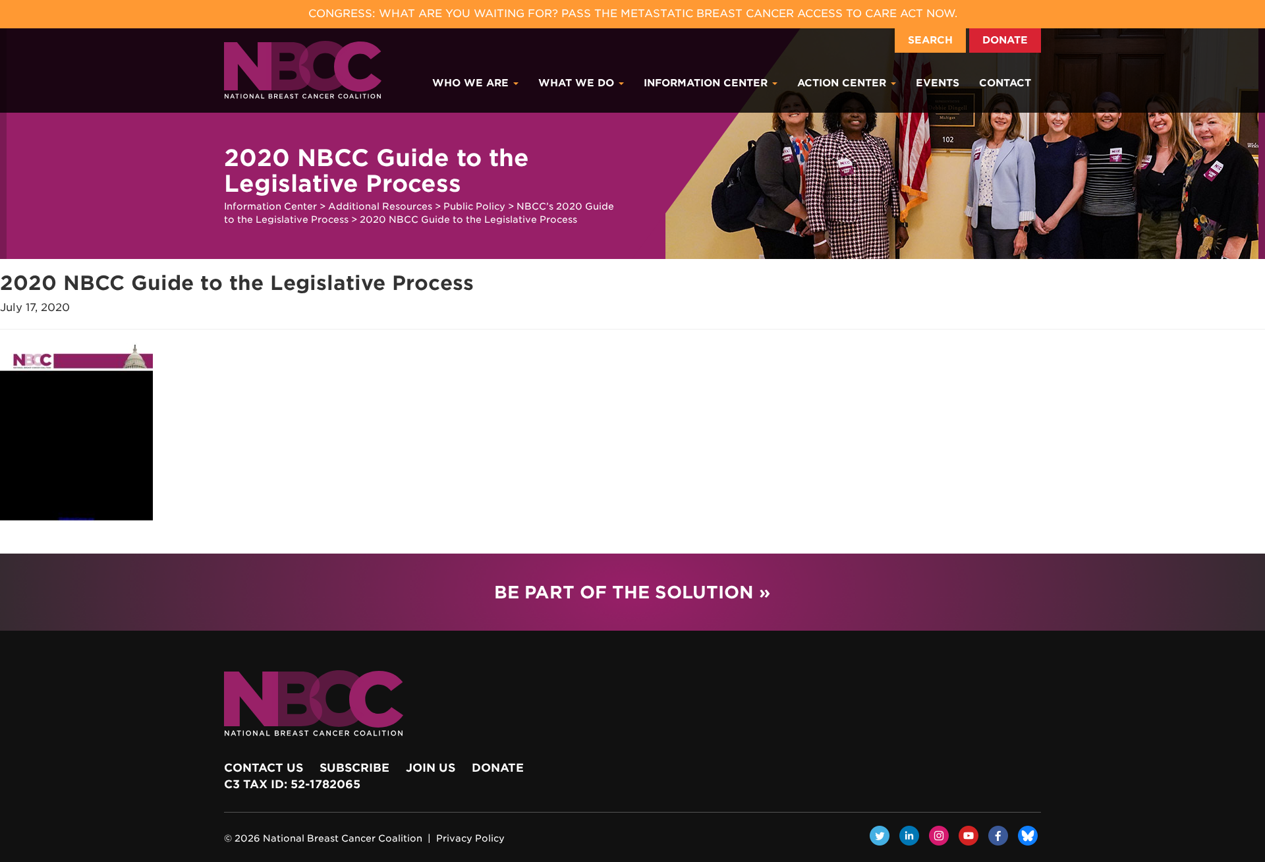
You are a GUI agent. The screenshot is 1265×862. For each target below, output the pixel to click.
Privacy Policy (470, 838)
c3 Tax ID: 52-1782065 (292, 784)
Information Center (707, 83)
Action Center (843, 83)
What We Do (577, 83)
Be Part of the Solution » (632, 592)
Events (937, 83)
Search (930, 40)
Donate (1005, 40)
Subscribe (354, 767)
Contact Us (263, 767)
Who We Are (472, 83)
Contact (1005, 83)
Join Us (430, 767)
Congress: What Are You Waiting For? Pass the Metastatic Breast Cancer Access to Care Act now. (632, 13)
